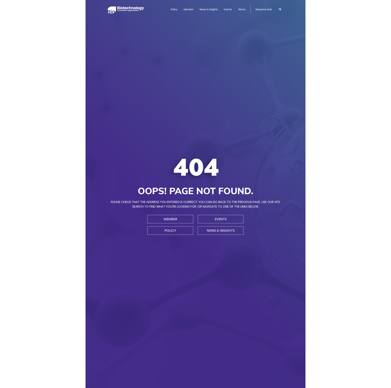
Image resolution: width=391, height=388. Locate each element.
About (241, 9)
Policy (174, 9)
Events (228, 9)
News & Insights (209, 9)
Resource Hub (264, 9)
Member (189, 9)
